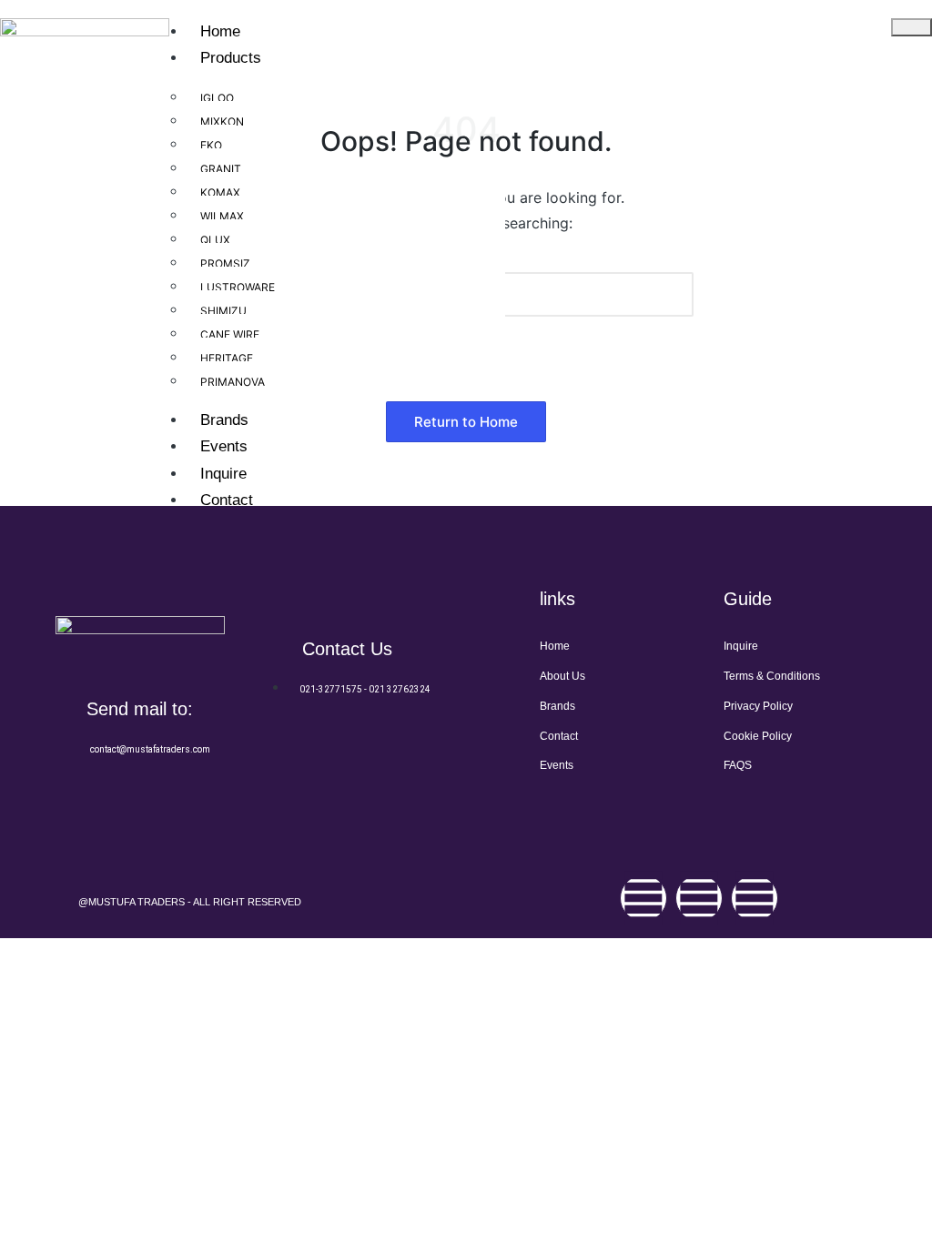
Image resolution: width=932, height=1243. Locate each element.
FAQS (738, 765)
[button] (466, 421)
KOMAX (220, 192)
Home (220, 31)
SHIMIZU (223, 311)
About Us (562, 676)
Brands (224, 420)
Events (224, 446)
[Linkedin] (754, 898)
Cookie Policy (758, 736)
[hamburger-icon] (911, 27)
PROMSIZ (225, 263)
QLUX (215, 240)
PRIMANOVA (232, 382)
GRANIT (220, 169)
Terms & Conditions (772, 676)
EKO (211, 145)
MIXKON (222, 121)
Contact (226, 500)
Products (230, 57)
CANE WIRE (229, 334)
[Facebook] (643, 898)
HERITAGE (226, 358)
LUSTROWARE (237, 287)
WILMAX (222, 216)
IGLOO (217, 98)
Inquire (223, 473)
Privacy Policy (758, 706)
